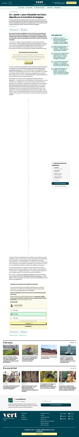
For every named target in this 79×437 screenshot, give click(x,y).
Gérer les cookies (45, 425)
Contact (42, 415)
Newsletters (24, 413)
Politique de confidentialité (60, 186)
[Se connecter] (10, 3)
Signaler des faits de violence (47, 421)
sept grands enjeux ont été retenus (18, 85)
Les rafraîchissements (13, 11)
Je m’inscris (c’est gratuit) (60, 183)
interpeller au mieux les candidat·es (33, 276)
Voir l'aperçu (22, 401)
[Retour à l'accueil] (39, 2)
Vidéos (23, 415)
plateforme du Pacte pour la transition (31, 43)
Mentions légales (45, 423)
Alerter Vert (43, 419)
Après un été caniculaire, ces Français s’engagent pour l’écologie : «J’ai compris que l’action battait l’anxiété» (60, 48)
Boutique (23, 417)
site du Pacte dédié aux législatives (26, 274)
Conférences (24, 419)
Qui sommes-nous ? (45, 413)
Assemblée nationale (13, 335)
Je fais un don (70, 2)
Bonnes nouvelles (22, 335)
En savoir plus (13, 302)
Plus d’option (28, 326)
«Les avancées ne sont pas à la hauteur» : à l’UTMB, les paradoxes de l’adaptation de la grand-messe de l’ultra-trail (61, 63)
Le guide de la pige (45, 417)
